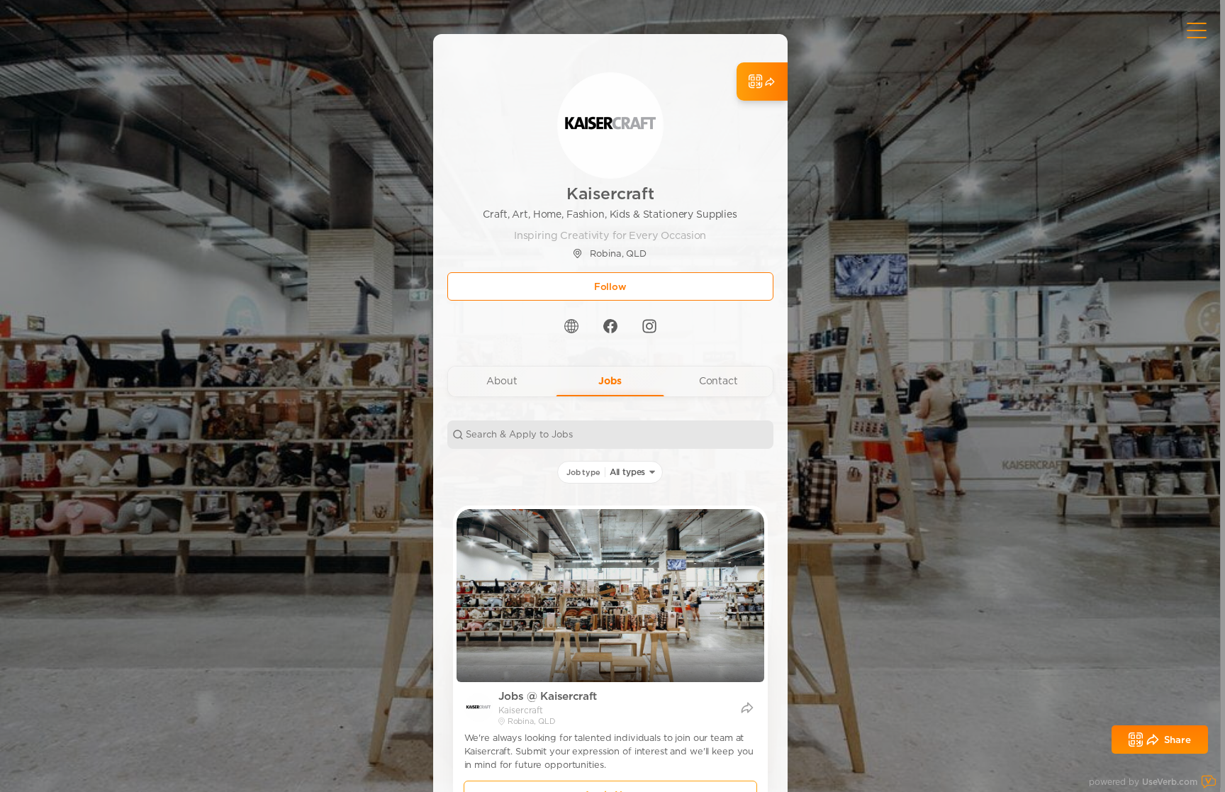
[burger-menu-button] (1196, 30)
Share (1177, 739)
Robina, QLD (618, 253)
